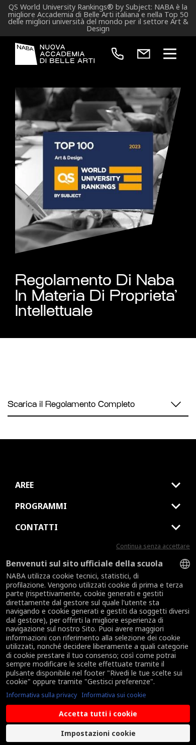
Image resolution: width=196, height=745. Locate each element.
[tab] (98, 484)
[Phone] (118, 54)
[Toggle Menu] (170, 54)
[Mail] (144, 54)
